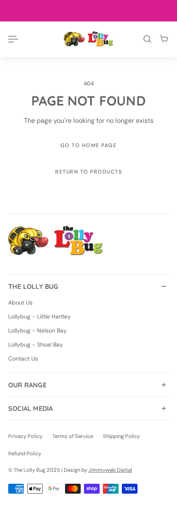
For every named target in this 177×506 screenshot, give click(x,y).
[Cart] (164, 39)
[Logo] (88, 38)
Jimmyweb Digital (110, 469)
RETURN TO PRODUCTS (88, 172)
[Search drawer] (147, 39)
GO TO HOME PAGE (89, 145)
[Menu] (13, 39)
